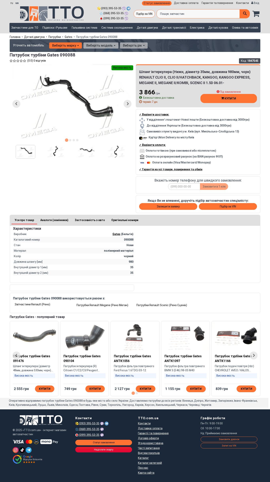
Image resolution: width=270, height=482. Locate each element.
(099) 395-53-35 (113, 18)
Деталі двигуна (147, 27)
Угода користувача (150, 443)
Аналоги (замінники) (54, 220)
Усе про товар (24, 220)
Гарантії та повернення (153, 433)
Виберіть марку (64, 45)
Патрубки (54, 36)
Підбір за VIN (144, 13)
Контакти (242, 3)
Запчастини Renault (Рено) (32, 304)
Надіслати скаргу (103, 449)
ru (11, 3)
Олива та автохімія (245, 27)
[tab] (66, 140)
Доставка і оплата (186, 3)
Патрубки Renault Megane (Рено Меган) (102, 305)
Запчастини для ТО (24, 27)
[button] (25, 152)
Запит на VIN (229, 445)
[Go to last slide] (16, 104)
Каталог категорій (150, 462)
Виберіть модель (99, 45)
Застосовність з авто (90, 220)
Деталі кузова (218, 27)
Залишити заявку (168, 206)
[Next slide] (127, 104)
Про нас (143, 467)
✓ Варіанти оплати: (152, 144)
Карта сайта (146, 472)
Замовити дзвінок (229, 439)
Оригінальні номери (124, 220)
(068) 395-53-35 (113, 13)
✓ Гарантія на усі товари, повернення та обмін (170, 169)
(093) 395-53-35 (110, 8)
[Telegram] (29, 450)
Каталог (143, 457)
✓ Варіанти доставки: (154, 114)
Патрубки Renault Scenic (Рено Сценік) (161, 305)
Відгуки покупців (149, 453)
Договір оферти (148, 438)
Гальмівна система (84, 27)
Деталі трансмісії (174, 27)
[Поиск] (245, 13)
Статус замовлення (157, 3)
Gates (68, 36)
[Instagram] (16, 450)
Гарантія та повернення (217, 3)
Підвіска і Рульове (54, 27)
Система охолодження (117, 27)
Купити (230, 98)
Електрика (197, 27)
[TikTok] (22, 450)
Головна (15, 36)
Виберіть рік (133, 45)
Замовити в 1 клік (214, 186)
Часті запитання (149, 448)
